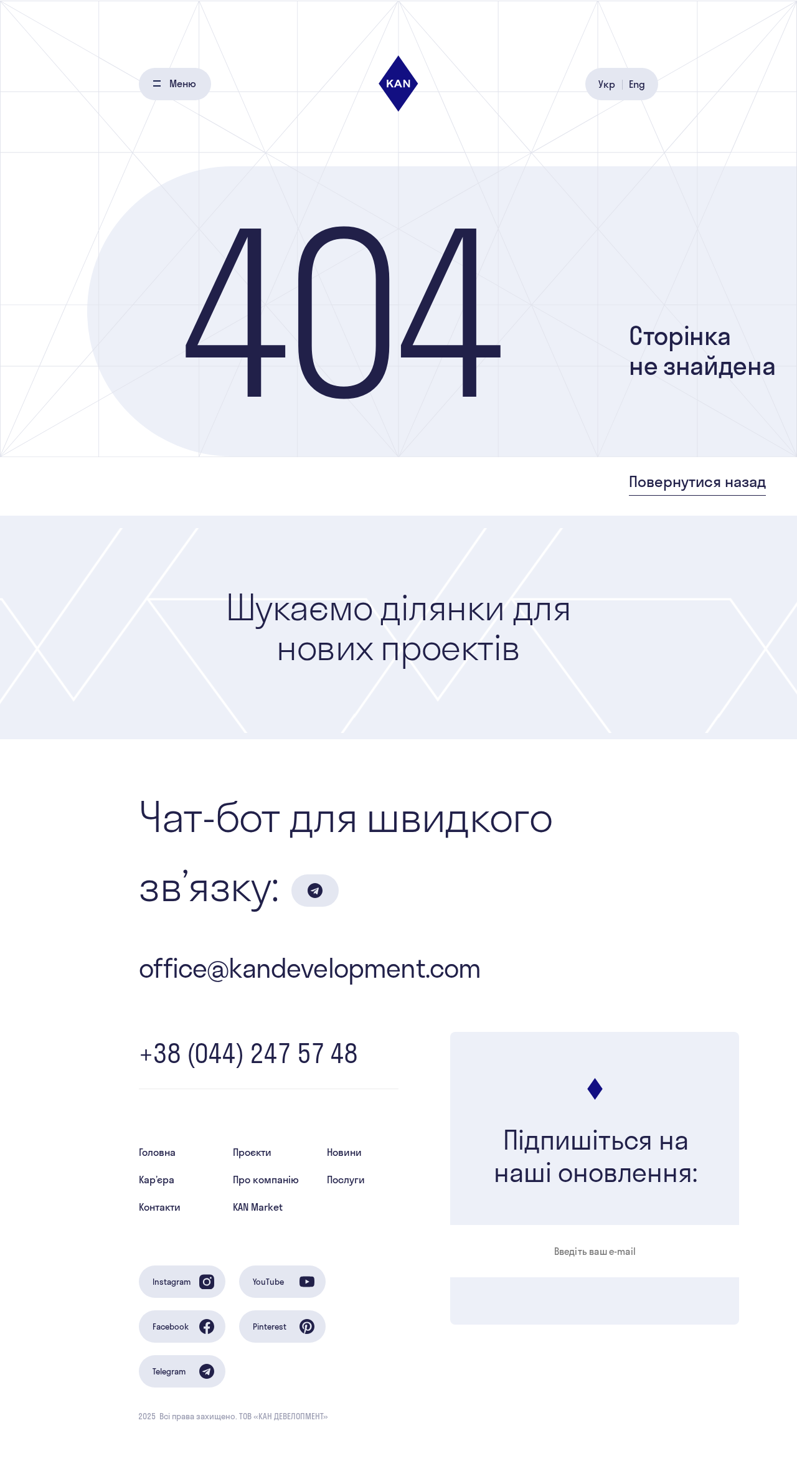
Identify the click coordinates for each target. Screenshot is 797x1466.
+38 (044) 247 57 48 (248, 1053)
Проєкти (252, 1152)
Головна (157, 1152)
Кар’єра (156, 1179)
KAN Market (258, 1207)
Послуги (346, 1179)
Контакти (160, 1207)
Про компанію (266, 1179)
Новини (344, 1152)
